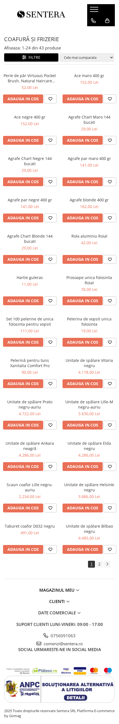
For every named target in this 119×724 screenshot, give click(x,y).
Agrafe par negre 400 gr (30, 199)
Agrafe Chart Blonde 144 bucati (30, 238)
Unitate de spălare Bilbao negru (89, 528)
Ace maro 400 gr (89, 75)
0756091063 (63, 635)
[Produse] (95, 11)
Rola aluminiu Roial (89, 236)
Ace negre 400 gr (29, 117)
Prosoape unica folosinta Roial (89, 280)
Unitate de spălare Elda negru (89, 446)
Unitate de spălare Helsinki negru (89, 487)
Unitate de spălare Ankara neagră (30, 446)
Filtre (33, 57)
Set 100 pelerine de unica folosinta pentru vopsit (29, 321)
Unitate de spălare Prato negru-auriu (29, 404)
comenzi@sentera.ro (63, 643)
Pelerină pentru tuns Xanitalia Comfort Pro (30, 363)
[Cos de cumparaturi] (107, 20)
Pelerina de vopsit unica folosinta (89, 321)
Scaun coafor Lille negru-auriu (30, 487)
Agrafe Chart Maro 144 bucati (89, 119)
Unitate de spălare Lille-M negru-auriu (89, 404)
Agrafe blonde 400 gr (89, 199)
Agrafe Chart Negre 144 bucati (30, 161)
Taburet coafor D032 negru (30, 526)
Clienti (57, 601)
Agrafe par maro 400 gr (89, 158)
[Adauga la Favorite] (50, 98)
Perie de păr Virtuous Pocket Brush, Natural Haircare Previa (30, 78)
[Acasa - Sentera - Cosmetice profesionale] (41, 15)
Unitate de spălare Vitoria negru (89, 363)
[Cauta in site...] (93, 31)
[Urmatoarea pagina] (107, 564)
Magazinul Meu (57, 590)
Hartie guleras (30, 277)
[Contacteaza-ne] (93, 20)
